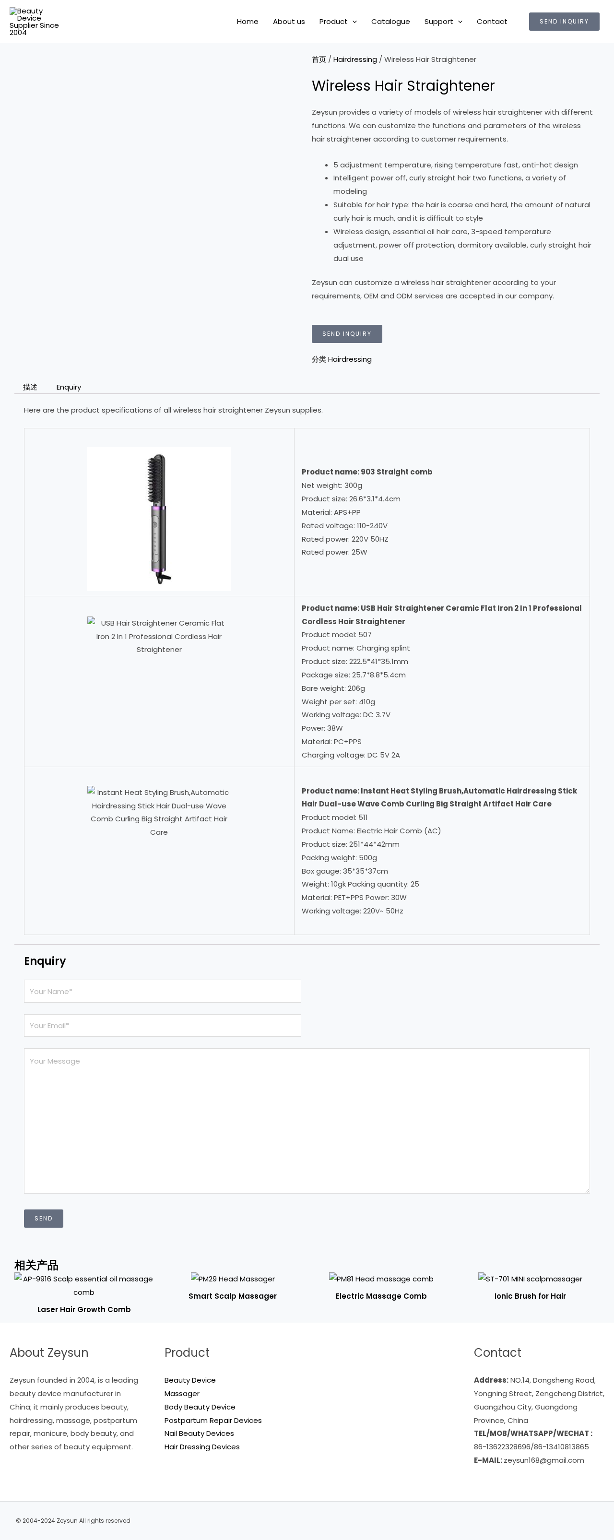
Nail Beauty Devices (199, 1433)
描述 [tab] (30, 387)
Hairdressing (355, 59)
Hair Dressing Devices (202, 1447)
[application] (352, 21)
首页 (319, 59)
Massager (182, 1393)
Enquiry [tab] (69, 387)
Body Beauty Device (200, 1407)
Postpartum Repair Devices (213, 1420)
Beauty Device (190, 1380)
